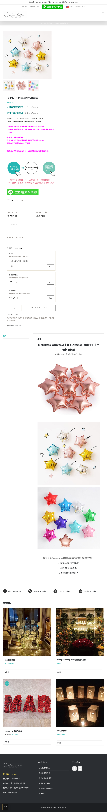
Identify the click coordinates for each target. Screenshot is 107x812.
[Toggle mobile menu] (103, 13)
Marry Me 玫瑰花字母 (13, 731)
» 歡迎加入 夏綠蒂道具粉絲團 (68, 563)
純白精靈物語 (10, 660)
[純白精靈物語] (27, 632)
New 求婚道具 (16, 326)
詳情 (7, 672)
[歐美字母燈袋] (80, 703)
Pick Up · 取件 (13, 212)
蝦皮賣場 (42, 794)
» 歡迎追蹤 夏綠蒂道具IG (68, 568)
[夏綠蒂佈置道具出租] (19, 765)
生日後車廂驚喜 (44, 773)
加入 (50, 267)
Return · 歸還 (42, 212)
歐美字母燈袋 (62, 731)
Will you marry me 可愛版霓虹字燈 (71, 660)
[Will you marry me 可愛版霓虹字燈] (80, 632)
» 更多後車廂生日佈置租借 (68, 573)
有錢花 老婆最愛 (44, 783)
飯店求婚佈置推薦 (45, 778)
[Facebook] (74, 768)
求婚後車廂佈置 (44, 768)
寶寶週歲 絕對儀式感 (46, 788)
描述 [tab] (4, 336)
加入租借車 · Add (39, 308)
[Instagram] (80, 768)
